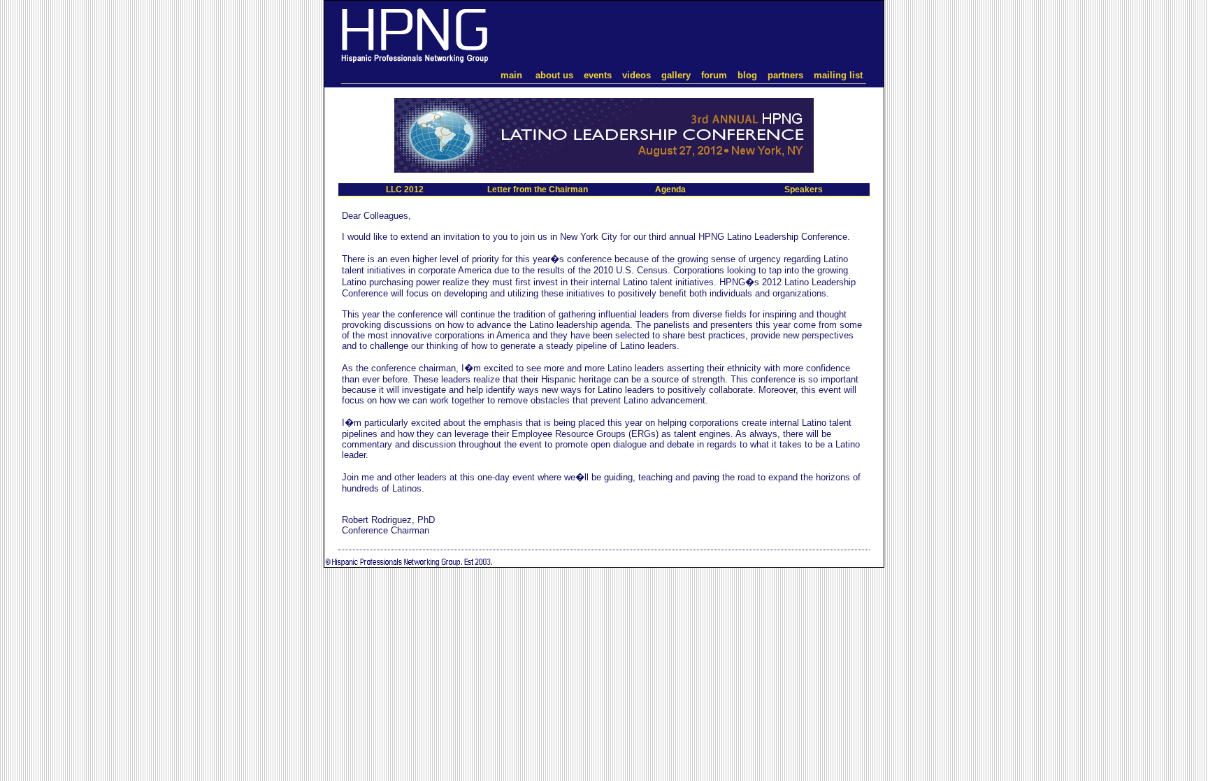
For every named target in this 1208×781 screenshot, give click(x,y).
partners (785, 75)
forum (714, 75)
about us (554, 75)
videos (636, 75)
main (511, 75)
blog (747, 75)
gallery (676, 75)
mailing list (838, 75)
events (598, 75)
